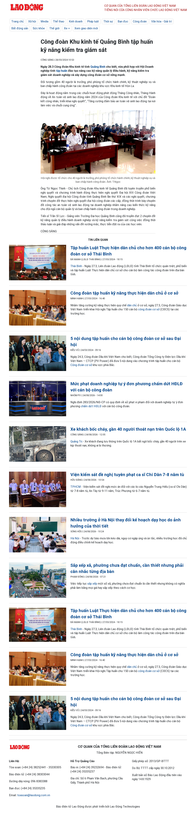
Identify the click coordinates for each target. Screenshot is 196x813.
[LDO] (37, 263)
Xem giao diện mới (86, 28)
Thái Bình (76, 266)
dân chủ (132, 305)
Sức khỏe (39, 28)
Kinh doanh (76, 21)
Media (44, 21)
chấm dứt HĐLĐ (91, 406)
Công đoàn (140, 21)
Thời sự (108, 21)
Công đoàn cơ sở (81, 365)
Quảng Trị (76, 441)
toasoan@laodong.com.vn (33, 795)
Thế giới (54, 28)
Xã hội (32, 21)
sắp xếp (92, 583)
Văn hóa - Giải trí (161, 21)
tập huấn (61, 70)
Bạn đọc (123, 21)
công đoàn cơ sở (149, 309)
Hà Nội (74, 538)
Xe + (67, 28)
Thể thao (58, 21)
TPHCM (75, 486)
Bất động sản (19, 28)
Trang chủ (17, 21)
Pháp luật (93, 21)
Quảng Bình (97, 66)
